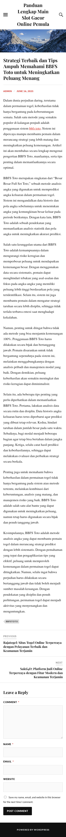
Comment (11, 702)
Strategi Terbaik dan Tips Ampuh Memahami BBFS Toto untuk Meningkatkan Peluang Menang (31, 69)
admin (7, 91)
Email (8, 761)
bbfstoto (12, 621)
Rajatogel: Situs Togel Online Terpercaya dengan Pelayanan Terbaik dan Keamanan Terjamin (32, 646)
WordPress (41, 829)
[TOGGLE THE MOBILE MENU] (5, 15)
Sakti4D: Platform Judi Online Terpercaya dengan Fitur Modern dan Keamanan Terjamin (36, 673)
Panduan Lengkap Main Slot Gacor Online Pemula (33, 14)
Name (8, 744)
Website (9, 779)
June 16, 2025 (25, 91)
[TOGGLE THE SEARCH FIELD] (60, 15)
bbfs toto (35, 128)
